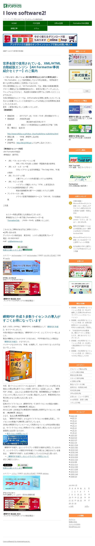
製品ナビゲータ (75, 384)
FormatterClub (13, 220)
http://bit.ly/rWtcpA (24, 143)
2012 (74, 467)
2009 (74, 474)
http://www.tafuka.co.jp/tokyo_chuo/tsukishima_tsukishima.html (32, 134)
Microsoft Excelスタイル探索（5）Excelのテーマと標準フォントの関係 (82, 239)
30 (75, 503)
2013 (74, 464)
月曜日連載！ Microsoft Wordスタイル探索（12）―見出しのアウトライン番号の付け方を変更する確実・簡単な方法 (82, 207)
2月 (74, 430)
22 (72, 500)
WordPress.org (74, 527)
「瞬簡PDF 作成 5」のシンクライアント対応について (28, 456)
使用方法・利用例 (76, 387)
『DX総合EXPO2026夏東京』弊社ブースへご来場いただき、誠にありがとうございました (81, 334)
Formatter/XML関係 (81, 23)
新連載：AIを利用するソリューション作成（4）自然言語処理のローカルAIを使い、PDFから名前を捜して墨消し (81, 324)
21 (70, 500)
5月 (74, 426)
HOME (14, 23)
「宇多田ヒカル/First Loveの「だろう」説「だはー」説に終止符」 (82, 219)
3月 (74, 428)
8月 (74, 418)
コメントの (74, 524)
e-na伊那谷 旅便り (77, 399)
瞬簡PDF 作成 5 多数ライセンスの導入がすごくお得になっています (31, 318)
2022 (74, 442)
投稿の (73, 522)
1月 (74, 433)
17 (78, 497)
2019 (74, 450)
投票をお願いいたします (12, 250)
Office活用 (58, 23)
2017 (74, 455)
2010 (74, 472)
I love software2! (24, 12)
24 (78, 500)
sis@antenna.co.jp (15, 241)
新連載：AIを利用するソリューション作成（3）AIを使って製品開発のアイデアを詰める (81, 344)
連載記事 (14, 28)
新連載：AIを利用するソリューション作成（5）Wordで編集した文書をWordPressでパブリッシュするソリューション (81, 312)
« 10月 (71, 506)
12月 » (87, 506)
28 (70, 503)
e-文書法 (73, 381)
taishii (7, 258)
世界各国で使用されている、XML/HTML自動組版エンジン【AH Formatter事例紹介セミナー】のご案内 (32, 67)
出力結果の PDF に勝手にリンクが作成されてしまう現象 (82, 248)
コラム (36, 28)
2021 (74, 445)
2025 (74, 435)
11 (81, 494)
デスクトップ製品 (76, 369)
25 (81, 500)
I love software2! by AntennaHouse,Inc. (16, 541)
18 (81, 497)
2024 (74, 438)
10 (78, 494)
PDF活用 (36, 23)
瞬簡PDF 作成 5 (11, 341)
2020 (74, 447)
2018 (74, 452)
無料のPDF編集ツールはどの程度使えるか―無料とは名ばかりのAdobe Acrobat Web (82, 229)
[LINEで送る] (22, 247)
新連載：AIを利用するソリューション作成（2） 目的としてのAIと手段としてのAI (81, 353)
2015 (74, 460)
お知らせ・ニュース (77, 396)
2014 (74, 462)
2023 (74, 440)
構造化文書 (74, 375)
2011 (74, 469)
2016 (74, 457)
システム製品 (75, 372)
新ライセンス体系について (17, 433)
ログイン (72, 519)
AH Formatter (17, 255)
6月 (74, 423)
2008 (74, 476)
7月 (74, 421)
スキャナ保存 (75, 378)
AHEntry (46, 473)
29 (72, 503)
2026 (74, 416)
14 (70, 497)
